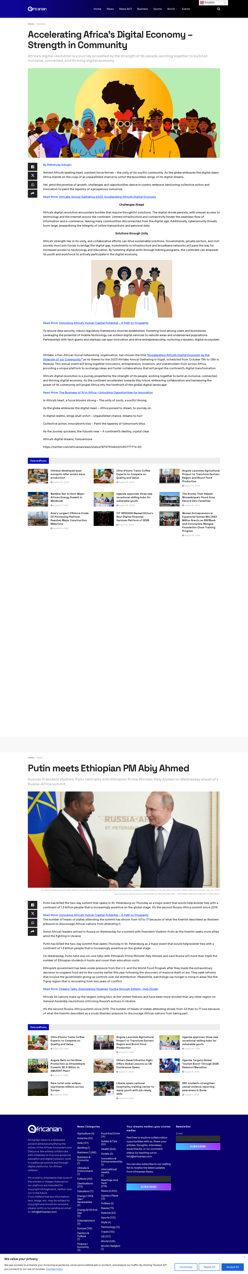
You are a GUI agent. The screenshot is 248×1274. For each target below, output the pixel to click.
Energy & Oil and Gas (87, 1211)
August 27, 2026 (192, 486)
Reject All (209, 1267)
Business (142, 8)
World (171, 8)
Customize (186, 1267)
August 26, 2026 (126, 505)
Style (104, 1222)
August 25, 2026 (192, 505)
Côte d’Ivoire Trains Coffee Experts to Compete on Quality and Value (133, 474)
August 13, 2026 (60, 1095)
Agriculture (84, 1133)
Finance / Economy (83, 1245)
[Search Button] (218, 9)
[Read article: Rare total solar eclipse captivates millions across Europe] (38, 1088)
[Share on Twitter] (32, 176)
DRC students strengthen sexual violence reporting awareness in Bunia (198, 1087)
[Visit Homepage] (45, 9)
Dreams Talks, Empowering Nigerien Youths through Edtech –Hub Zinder (108, 989)
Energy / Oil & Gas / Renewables (85, 1199)
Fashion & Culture (83, 1235)
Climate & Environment (85, 1169)
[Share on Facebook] (32, 167)
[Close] (244, 1257)
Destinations (85, 1183)
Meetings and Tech (109, 1182)
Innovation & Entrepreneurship (111, 1160)
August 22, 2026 (60, 1075)
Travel (104, 1231)
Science (106, 1212)
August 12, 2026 (126, 1098)
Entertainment (86, 1220)
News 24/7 (125, 8)
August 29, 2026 (126, 482)
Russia (105, 1208)
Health (105, 1149)
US (103, 1236)
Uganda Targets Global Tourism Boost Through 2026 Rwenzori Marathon (200, 1064)
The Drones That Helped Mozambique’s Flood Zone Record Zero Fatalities (198, 497)
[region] (124, 1264)
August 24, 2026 (60, 528)
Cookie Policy (54, 1269)
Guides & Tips (109, 1141)
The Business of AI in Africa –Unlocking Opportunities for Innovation (106, 392)
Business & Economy (83, 1159)
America (82, 1138)
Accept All (232, 1267)
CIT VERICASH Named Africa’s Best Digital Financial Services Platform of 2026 (134, 517)
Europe (81, 1228)
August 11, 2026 (191, 1095)
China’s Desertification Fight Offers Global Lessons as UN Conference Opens (134, 1064)
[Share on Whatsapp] (32, 185)
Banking (82, 1147)
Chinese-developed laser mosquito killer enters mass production (68, 474)
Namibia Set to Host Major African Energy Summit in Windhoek (67, 497)
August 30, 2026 (60, 482)
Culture (81, 1178)
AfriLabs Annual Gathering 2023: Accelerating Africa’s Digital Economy (107, 197)
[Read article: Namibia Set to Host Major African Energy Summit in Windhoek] (38, 499)
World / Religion (110, 1245)
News (110, 8)
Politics (105, 1203)
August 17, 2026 (126, 1072)
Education (83, 1191)
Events (186, 8)
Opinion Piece (109, 1195)
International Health (109, 1171)
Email (179, 1133)
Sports (157, 8)
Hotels (105, 1153)
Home (97, 8)
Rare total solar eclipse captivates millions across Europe (67, 1087)
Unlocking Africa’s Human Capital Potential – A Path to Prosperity (103, 323)
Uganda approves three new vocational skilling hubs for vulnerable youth (134, 497)
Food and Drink (110, 1133)
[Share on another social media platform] (32, 194)
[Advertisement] (124, 743)
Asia (79, 1143)
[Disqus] (124, 591)
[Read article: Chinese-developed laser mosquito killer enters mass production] (38, 476)
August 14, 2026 (192, 1072)
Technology (108, 1227)
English (209, 2)
